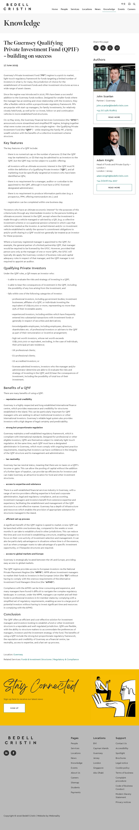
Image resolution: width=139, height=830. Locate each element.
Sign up (14, 708)
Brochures (121, 758)
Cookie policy (122, 767)
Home (55, 9)
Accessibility (122, 748)
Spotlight (120, 753)
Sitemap (75, 782)
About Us (75, 772)
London (97, 763)
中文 (123, 3)
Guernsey (18, 654)
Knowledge (109, 9)
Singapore (98, 767)
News (97, 9)
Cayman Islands (100, 748)
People (64, 9)
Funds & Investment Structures (37, 659)
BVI (95, 743)
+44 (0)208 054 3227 (107, 180)
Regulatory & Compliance (66, 659)
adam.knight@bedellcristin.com (112, 175)
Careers (131, 9)
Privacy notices (123, 802)
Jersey (96, 758)
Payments (75, 792)
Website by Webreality (48, 815)
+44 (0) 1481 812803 (107, 110)
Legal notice (122, 763)
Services (75, 9)
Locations (87, 9)
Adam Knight (105, 160)
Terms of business (124, 772)
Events (121, 9)
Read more (114, 117)
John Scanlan (105, 96)
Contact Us (121, 743)
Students (75, 787)
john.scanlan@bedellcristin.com (112, 105)
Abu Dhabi (98, 772)
